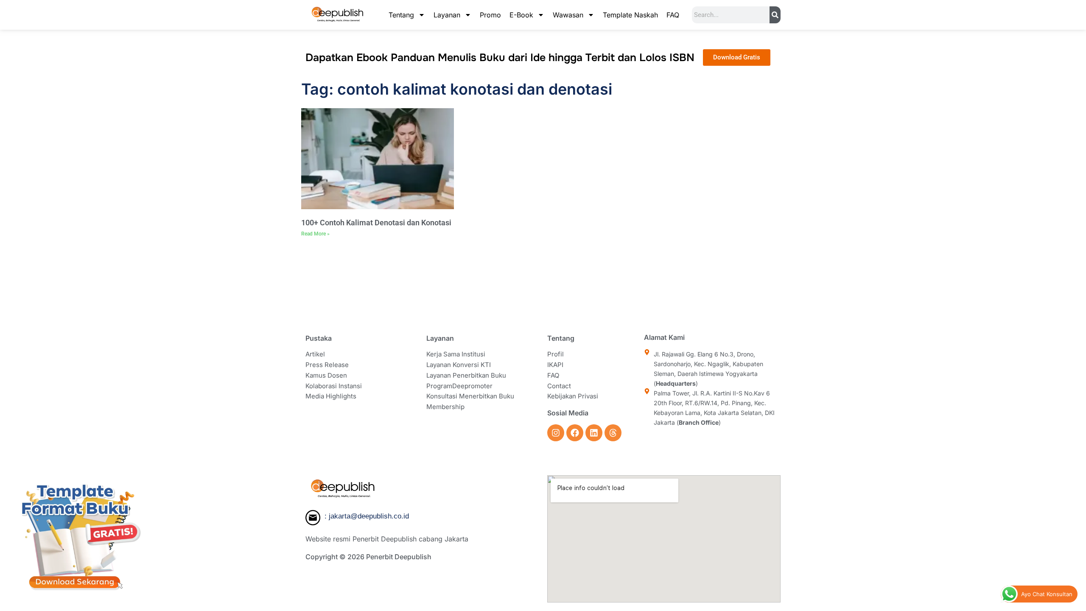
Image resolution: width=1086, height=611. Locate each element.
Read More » (315, 234)
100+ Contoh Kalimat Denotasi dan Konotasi (376, 222)
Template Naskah (630, 15)
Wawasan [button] (568, 15)
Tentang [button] (401, 15)
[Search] (775, 14)
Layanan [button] (447, 15)
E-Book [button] (521, 15)
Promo (490, 15)
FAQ (672, 15)
